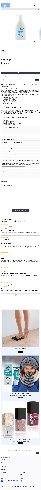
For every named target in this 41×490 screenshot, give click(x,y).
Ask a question (4, 181)
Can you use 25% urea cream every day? (10, 145)
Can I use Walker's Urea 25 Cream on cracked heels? (12, 157)
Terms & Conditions (31, 486)
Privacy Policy (24, 486)
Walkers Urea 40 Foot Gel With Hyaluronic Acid (15, 78)
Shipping (6, 67)
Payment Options (4, 466)
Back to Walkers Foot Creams (21, 210)
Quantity (2, 50)
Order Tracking (3, 467)
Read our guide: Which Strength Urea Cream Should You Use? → (13, 166)
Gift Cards (2, 462)
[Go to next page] (27, 295)
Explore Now (20, 351)
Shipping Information (4, 463)
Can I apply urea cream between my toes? (10, 154)
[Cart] (37, 5)
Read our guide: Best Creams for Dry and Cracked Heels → (12, 176)
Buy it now (20, 72)
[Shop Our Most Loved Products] (20, 419)
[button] (3, 54)
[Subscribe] (37, 453)
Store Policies (3, 469)
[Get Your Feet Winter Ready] (20, 374)
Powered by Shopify (4, 487)
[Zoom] (34, 42)
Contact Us (14, 486)
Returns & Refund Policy (5, 465)
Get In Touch (3, 459)
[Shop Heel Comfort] (20, 328)
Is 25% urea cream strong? (7, 148)
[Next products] (39, 76)
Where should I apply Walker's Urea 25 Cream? (11, 151)
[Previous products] (36, 76)
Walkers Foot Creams (7, 46)
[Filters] (14, 221)
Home (2, 46)
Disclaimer (19, 486)
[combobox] (20, 9)
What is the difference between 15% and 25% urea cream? (13, 142)
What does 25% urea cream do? (8, 139)
